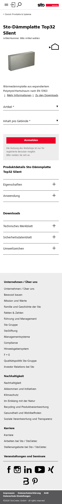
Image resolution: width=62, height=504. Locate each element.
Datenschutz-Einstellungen (17, 496)
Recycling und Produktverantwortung (26, 407)
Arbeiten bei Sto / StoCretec (20, 441)
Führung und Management (20, 319)
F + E (7, 355)
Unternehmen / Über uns (20, 282)
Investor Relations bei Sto (19, 367)
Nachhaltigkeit (14, 376)
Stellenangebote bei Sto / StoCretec (25, 447)
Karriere (9, 428)
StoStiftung (10, 331)
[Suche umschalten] (19, 5)
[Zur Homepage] (48, 5)
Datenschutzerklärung (29, 493)
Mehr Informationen (19, 95)
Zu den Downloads (46, 95)
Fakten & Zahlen (13, 313)
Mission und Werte (15, 301)
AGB (46, 493)
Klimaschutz (11, 395)
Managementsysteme (17, 337)
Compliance (11, 343)
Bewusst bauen (13, 295)
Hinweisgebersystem (16, 349)
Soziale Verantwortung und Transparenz (28, 419)
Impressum (9, 493)
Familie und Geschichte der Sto (22, 307)
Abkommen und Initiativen (20, 389)
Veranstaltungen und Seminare (24, 456)
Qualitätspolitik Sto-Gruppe (20, 361)
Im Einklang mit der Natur (19, 401)
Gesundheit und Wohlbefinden (22, 413)
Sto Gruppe (11, 325)
